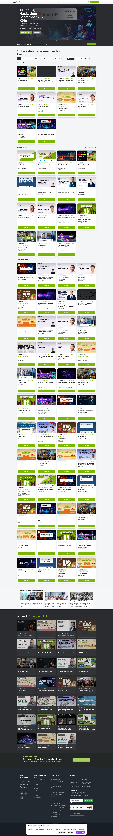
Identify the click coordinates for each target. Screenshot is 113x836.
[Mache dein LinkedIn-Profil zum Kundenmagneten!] (46, 435)
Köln (23, 58)
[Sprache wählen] (84, 2)
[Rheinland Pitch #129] (26, 354)
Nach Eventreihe (79, 58)
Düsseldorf (30, 58)
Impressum (38, 793)
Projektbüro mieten (57, 799)
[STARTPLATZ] (15, 2)
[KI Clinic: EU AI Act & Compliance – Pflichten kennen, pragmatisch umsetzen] (86, 408)
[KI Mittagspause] (26, 189)
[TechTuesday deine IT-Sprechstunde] (26, 78)
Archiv (37, 788)
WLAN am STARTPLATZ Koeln (42, 779)
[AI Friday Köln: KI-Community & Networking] (26, 131)
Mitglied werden (94, 1)
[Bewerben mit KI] (86, 104)
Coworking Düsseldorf (58, 781)
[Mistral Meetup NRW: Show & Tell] (26, 275)
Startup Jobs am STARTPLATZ (59, 807)
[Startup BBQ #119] (26, 302)
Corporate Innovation (58, 794)
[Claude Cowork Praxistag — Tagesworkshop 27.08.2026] (46, 104)
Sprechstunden (56, 818)
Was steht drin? (73, 797)
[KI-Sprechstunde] (46, 244)
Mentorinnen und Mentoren (59, 821)
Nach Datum (70, 58)
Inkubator (55, 812)
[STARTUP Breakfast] (26, 328)
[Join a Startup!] (26, 435)
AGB (37, 790)
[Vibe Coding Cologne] (86, 78)
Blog (68, 1)
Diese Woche (57, 58)
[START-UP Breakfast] (66, 104)
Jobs (37, 784)
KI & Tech (44, 58)
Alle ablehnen (62, 832)
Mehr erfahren (37, 32)
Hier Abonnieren (88, 800)
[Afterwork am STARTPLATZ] (86, 216)
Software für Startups (57, 814)
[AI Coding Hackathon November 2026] (46, 515)
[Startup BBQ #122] (66, 570)
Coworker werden (56, 803)
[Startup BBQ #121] (26, 515)
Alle (18, 58)
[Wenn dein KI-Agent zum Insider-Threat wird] (86, 189)
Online (36, 58)
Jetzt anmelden (25, 32)
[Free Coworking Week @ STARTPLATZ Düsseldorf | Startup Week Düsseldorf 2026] (26, 163)
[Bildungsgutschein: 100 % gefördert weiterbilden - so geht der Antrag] (46, 78)
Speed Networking (57, 810)
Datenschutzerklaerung (80, 829)
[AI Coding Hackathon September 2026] (46, 131)
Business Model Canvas (58, 790)
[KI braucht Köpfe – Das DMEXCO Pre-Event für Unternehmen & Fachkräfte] (86, 302)
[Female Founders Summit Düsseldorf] (46, 163)
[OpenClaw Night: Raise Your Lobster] (66, 163)
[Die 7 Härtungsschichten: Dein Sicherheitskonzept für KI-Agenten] (66, 302)
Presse (37, 782)
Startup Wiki (55, 816)
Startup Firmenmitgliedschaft (59, 805)
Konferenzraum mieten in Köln (60, 784)
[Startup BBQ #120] (66, 435)
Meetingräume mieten (58, 801)
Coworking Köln (56, 779)
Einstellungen (71, 832)
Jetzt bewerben (91, 44)
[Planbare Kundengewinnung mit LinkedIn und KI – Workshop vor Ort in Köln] (86, 461)
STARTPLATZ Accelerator (58, 792)
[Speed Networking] (26, 244)
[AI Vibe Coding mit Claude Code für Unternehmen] (66, 216)
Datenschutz (38, 797)
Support (37, 795)
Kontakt (37, 777)
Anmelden (26, 88)
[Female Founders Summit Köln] (46, 488)
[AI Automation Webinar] (26, 104)
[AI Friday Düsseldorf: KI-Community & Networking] (66, 244)
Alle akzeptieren (80, 832)
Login (88, 1)
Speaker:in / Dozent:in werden (81, 760)
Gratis (51, 58)
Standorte (38, 786)
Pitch (54, 796)
